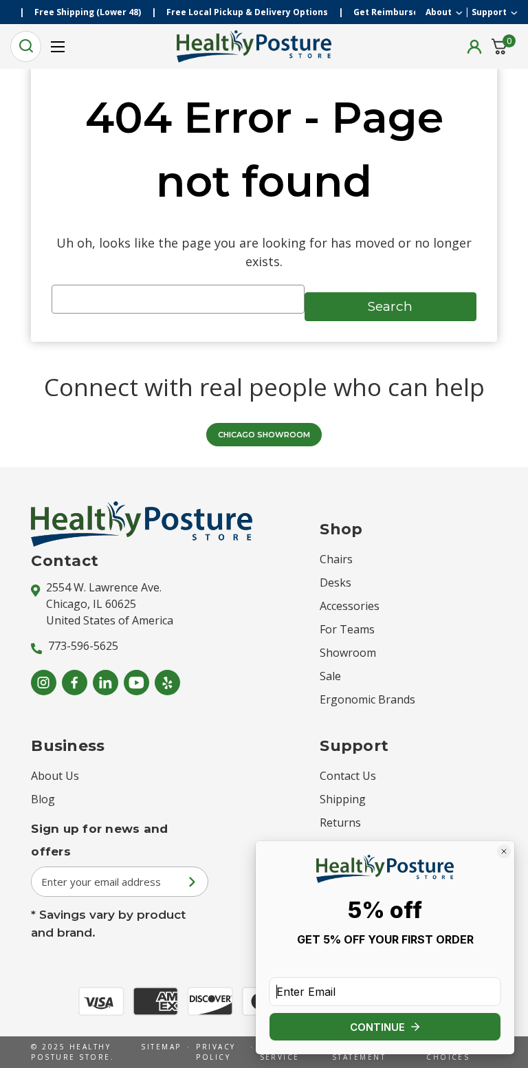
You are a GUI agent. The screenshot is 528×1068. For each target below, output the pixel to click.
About (439, 12)
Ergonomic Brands (367, 699)
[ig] (43, 682)
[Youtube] (136, 682)
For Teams (347, 629)
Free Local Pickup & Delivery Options (256, 12)
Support (489, 12)
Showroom (348, 652)
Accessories (350, 605)
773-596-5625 (83, 645)
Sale (330, 676)
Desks (335, 582)
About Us (55, 775)
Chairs (336, 559)
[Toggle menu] (57, 46)
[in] (105, 682)
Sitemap (161, 1046)
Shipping (343, 799)
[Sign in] (474, 46)
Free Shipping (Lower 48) (96, 12)
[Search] (25, 46)
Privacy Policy (215, 1052)
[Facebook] (74, 682)
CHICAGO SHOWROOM (264, 434)
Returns (340, 822)
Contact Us (348, 775)
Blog (43, 799)
